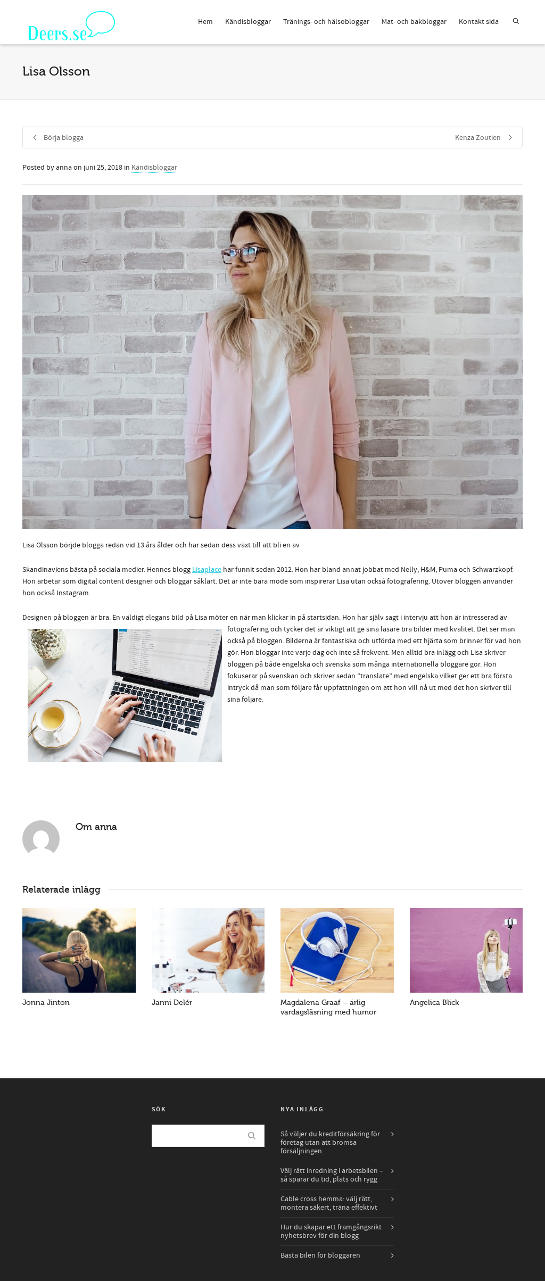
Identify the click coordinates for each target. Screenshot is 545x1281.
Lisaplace (206, 570)
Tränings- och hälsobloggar (326, 22)
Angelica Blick (434, 1002)
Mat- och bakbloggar (414, 22)
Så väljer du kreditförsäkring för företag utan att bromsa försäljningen (330, 1142)
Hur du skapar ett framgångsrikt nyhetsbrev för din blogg (331, 1231)
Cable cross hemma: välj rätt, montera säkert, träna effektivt (328, 1203)
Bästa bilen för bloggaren (320, 1255)
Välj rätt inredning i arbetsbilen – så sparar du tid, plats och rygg (331, 1175)
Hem (205, 22)
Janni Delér (172, 1002)
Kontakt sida (479, 22)
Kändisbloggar (248, 22)
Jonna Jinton (46, 1002)
